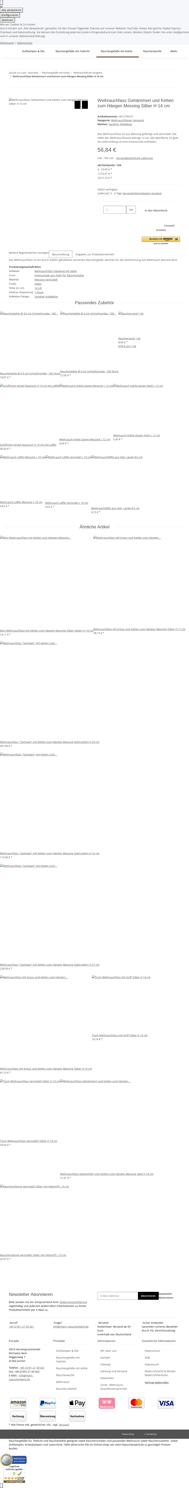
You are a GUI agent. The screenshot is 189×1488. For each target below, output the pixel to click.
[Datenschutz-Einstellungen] (1, 2)
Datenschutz (24, 43)
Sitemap (105, 1364)
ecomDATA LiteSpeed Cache (171, 1434)
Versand (64, 1424)
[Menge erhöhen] (129, 218)
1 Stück (39, 292)
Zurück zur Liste (17, 72)
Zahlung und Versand (113, 1371)
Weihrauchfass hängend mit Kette (56, 271)
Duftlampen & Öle (67, 1350)
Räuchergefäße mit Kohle (71, 1368)
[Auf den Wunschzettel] (85, 105)
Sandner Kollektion (46, 296)
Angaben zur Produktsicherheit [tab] (94, 254)
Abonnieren (148, 1296)
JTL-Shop (139, 1434)
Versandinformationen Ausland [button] (142, 193)
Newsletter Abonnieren (166, 1295)
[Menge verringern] (100, 210)
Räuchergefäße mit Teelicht (68, 1359)
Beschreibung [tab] (60, 254)
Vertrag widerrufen (157, 1382)
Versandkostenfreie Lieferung (134, 158)
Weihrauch (63, 1382)
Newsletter (107, 1378)
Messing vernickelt (46, 279)
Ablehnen (7, 20)
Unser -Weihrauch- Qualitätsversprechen (113, 1386)
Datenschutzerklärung (73, 1302)
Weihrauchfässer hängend (127, 120)
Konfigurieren (9, 15)
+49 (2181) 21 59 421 (21, 1326)
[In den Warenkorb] (12, 96)
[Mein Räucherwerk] (13, 51)
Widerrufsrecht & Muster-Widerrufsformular (161, 1373)
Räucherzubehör (66, 1388)
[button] (161, 241)
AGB (147, 1357)
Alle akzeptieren (11, 10)
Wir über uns (108, 1350)
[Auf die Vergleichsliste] (77, 105)
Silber (38, 284)
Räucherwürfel (65, 1375)
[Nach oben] (1, 1485)
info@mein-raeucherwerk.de (71, 1326)
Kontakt (105, 1357)
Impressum (7, 43)
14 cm (38, 288)
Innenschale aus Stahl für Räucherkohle (59, 275)
